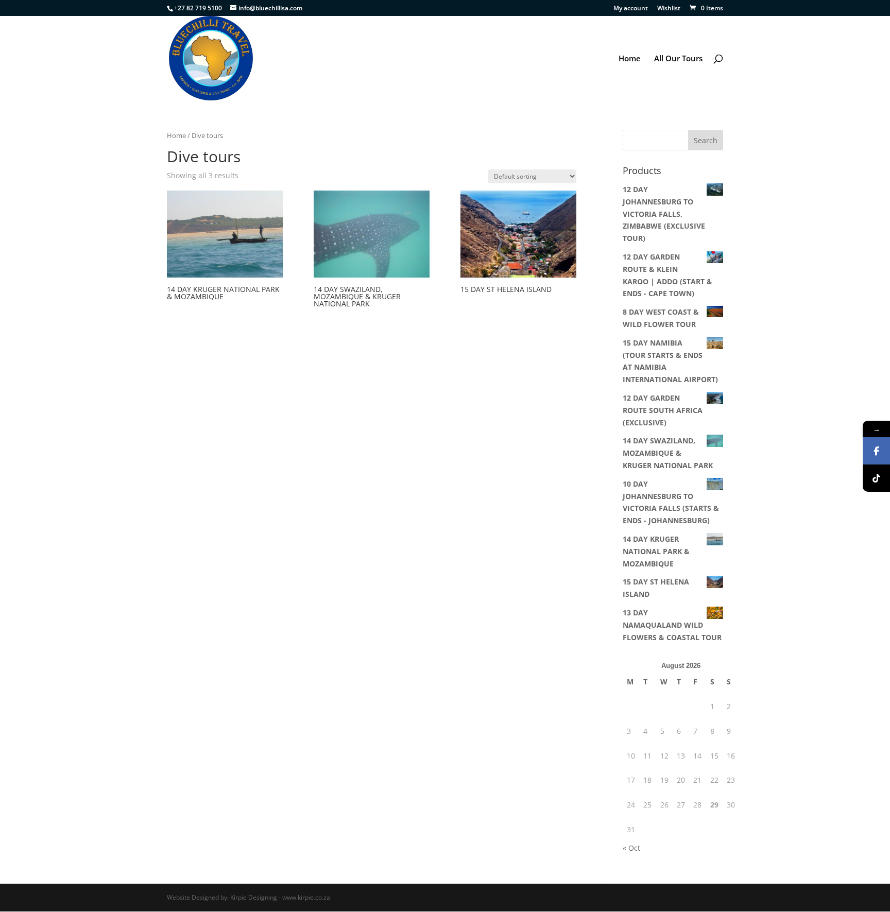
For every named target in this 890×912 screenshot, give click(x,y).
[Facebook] (876, 450)
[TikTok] (876, 478)
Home (630, 59)
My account (630, 8)
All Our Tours (678, 59)
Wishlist (668, 8)
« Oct (631, 848)
